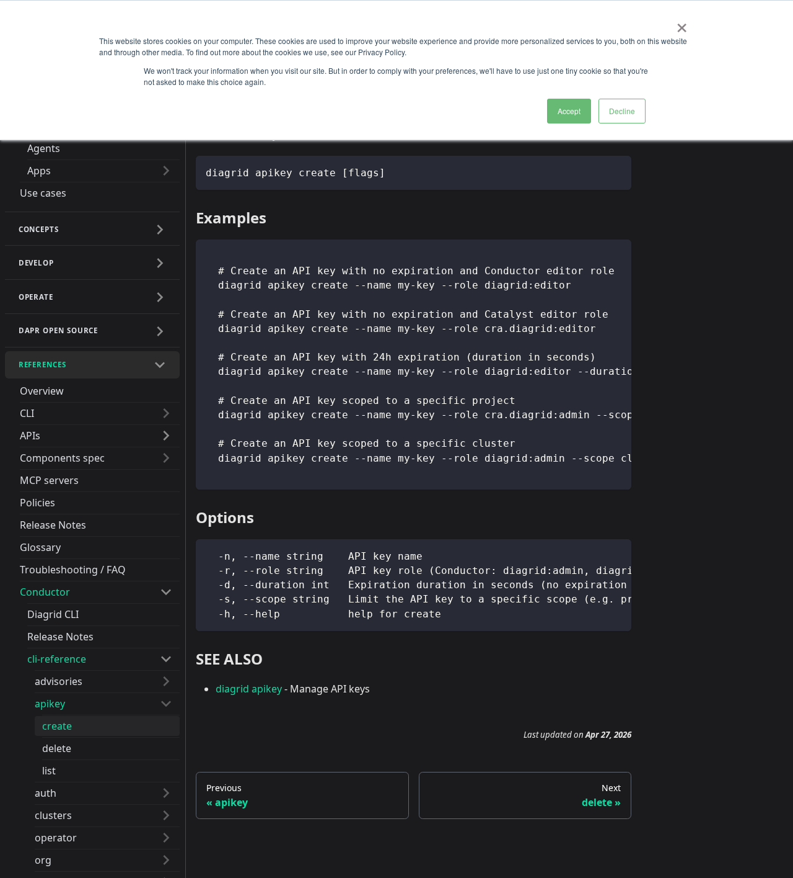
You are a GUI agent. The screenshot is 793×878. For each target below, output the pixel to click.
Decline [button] (622, 110)
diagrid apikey (249, 689)
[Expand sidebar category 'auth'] (166, 793)
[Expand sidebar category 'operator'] (166, 838)
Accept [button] (569, 110)
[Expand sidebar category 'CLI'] (166, 413)
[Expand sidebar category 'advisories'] (166, 681)
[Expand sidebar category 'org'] (166, 860)
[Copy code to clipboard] (616, 171)
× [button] (682, 23)
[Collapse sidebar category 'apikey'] (166, 704)
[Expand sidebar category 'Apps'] (166, 171)
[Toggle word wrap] (593, 255)
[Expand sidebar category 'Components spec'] (166, 458)
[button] (92, 230)
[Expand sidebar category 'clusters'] (166, 815)
